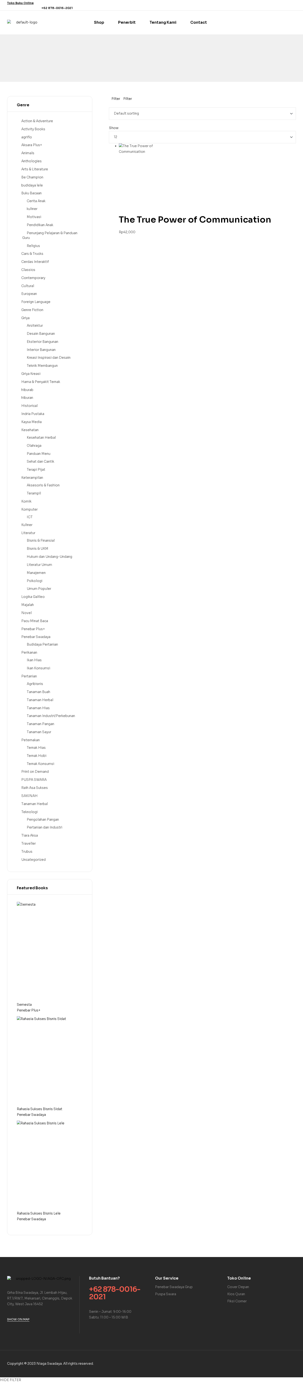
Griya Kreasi (30, 374)
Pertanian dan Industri (44, 827)
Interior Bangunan (41, 350)
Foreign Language (35, 302)
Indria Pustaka (32, 414)
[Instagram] (293, 5)
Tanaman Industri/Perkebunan (51, 716)
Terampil (34, 493)
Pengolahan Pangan (43, 819)
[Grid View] (110, 104)
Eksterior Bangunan (42, 342)
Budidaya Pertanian (42, 644)
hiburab (27, 390)
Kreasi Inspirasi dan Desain (49, 357)
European (29, 294)
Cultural (27, 286)
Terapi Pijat (36, 469)
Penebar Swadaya (35, 637)
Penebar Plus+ (33, 629)
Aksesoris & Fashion (43, 485)
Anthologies (31, 161)
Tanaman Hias (38, 708)
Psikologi (34, 581)
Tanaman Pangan (40, 724)
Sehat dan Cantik (40, 461)
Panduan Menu (38, 454)
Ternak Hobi (36, 756)
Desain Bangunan (41, 333)
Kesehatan (30, 430)
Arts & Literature (34, 169)
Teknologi (29, 812)
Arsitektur (35, 325)
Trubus (26, 851)
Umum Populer (39, 589)
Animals (27, 153)
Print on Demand (35, 771)
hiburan (27, 398)
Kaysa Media (31, 422)
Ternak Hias (36, 747)
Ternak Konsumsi (40, 764)
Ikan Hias (34, 660)
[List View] (113, 104)
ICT (30, 517)
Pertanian (29, 676)
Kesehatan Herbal (41, 437)
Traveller (28, 843)
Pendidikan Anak (40, 225)
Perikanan (29, 652)
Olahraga (34, 445)
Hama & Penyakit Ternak (40, 382)
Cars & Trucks (32, 253)
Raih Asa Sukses (34, 788)
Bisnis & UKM (37, 548)
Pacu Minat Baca (34, 621)
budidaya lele (32, 185)
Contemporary (33, 278)
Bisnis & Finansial (41, 540)
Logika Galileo (33, 597)
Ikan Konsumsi (38, 668)
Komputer (29, 509)
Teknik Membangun (42, 365)
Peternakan (30, 740)
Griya (25, 318)
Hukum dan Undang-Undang (49, 556)
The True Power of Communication (195, 219)
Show (114, 128)
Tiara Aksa (29, 835)
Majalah (27, 605)
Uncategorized (33, 859)
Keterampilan (32, 477)
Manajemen (36, 573)
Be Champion (32, 177)
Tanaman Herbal (40, 700)
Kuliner (26, 525)
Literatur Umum (39, 565)
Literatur (28, 533)
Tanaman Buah (38, 692)
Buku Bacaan (31, 193)
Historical (29, 406)
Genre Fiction (32, 310)
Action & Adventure (37, 121)
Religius (33, 246)
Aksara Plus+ (31, 145)
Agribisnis (35, 684)
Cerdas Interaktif (35, 262)
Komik (26, 501)
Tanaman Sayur (39, 732)
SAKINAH (29, 796)
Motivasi (34, 217)
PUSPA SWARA (34, 780)
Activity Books (33, 129)
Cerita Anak (36, 201)
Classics (28, 270)
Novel (26, 613)
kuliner (32, 209)
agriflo (26, 137)
